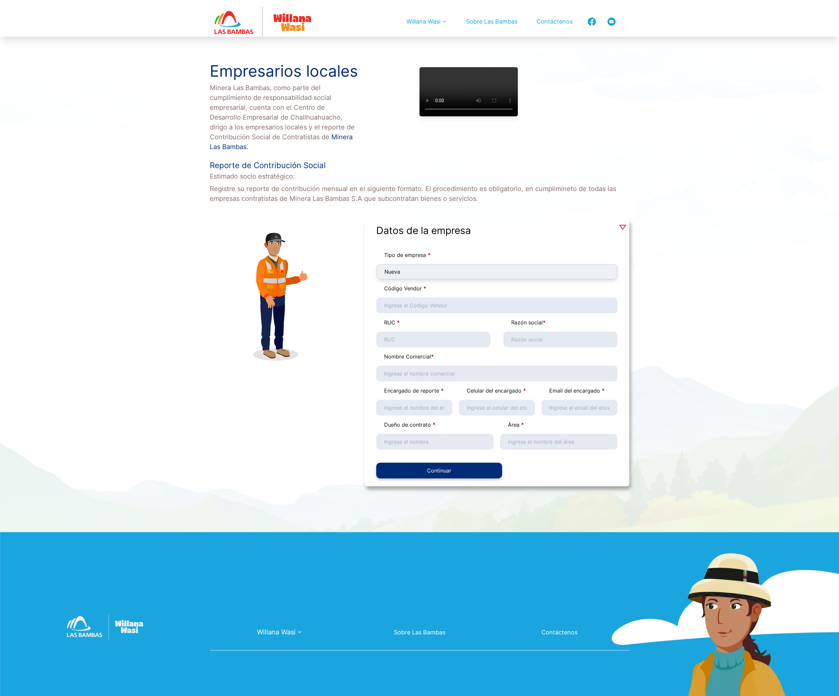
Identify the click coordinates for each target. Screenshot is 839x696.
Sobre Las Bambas (491, 21)
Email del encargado (577, 390)
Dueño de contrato (410, 424)
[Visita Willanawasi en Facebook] (592, 22)
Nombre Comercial (409, 356)
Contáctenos (555, 21)
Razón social (528, 322)
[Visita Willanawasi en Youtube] (611, 22)
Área (516, 424)
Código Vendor (405, 288)
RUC (392, 322)
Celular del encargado (496, 390)
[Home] (263, 21)
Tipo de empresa (407, 255)
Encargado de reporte (414, 390)
